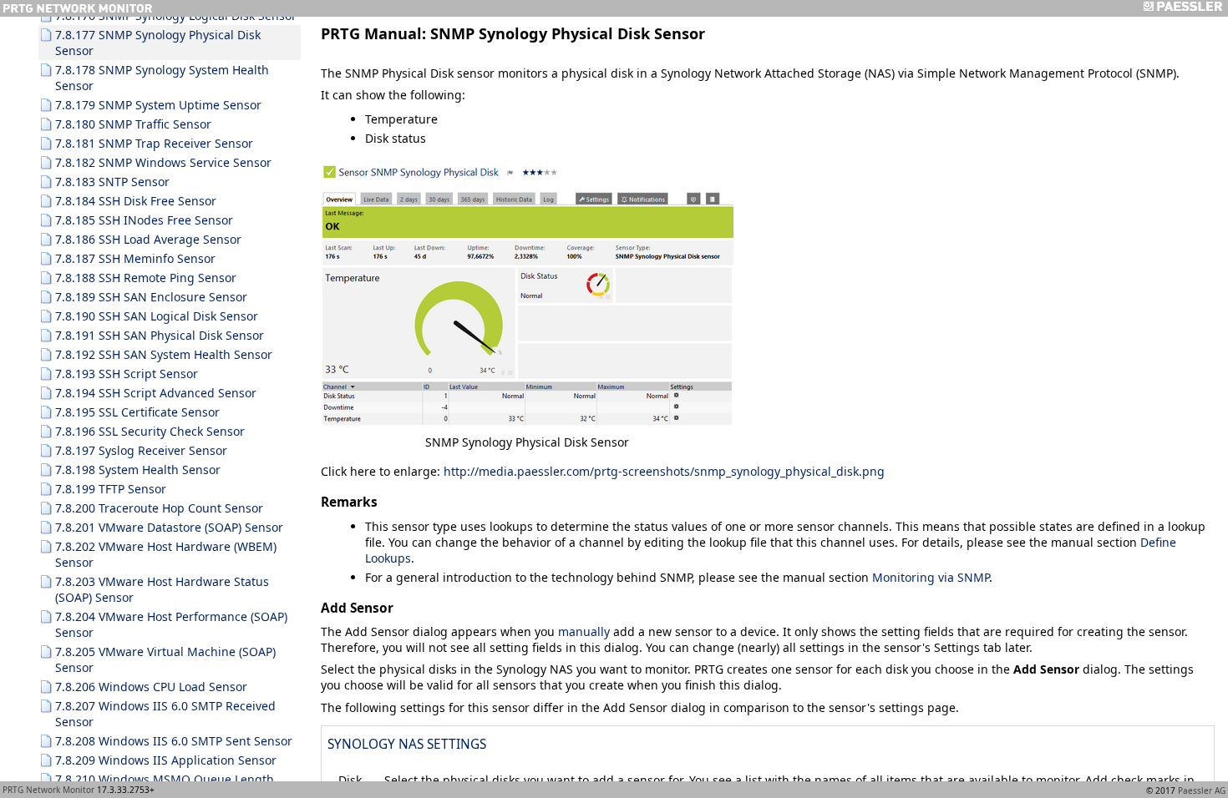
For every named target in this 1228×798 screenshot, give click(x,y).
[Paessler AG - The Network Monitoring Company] (1182, 8)
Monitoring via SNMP (930, 577)
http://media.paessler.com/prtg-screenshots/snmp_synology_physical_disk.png (664, 471)
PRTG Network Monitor (48, 789)
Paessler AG (1201, 790)
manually (584, 631)
